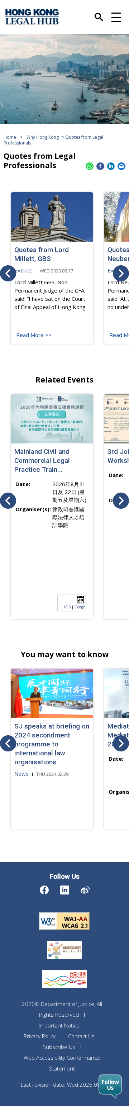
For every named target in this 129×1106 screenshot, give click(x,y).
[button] (115, 16)
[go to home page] (32, 17)
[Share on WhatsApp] (90, 166)
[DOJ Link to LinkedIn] (65, 888)
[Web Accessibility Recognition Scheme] (64, 941)
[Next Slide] (121, 273)
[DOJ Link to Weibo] (85, 888)
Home (10, 137)
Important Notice (59, 1025)
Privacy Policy (40, 1036)
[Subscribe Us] (110, 1086)
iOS (67, 606)
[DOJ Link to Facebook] (44, 888)
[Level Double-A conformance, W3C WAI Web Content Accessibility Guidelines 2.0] (64, 912)
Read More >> (34, 334)
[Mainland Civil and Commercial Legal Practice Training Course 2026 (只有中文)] (52, 418)
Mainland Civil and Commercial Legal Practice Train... (42, 460)
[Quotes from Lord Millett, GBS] (52, 217)
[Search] (98, 13)
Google (80, 606)
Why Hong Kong (43, 137)
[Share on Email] (121, 166)
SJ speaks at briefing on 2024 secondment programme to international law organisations (51, 744)
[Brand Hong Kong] (64, 969)
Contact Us (81, 1036)
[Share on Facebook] (100, 166)
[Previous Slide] (8, 273)
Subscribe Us (59, 1046)
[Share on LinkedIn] (111, 166)
